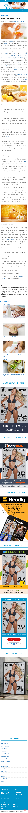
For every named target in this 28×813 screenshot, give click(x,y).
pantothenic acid (12, 55)
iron (2, 57)
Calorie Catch (4, 748)
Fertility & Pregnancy (5, 761)
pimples (21, 276)
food (11, 41)
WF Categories (4, 802)
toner (7, 136)
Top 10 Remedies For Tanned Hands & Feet (12, 319)
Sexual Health (4, 771)
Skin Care (5, 15)
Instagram (9, 793)
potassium (4, 59)
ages (25, 74)
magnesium (8, 57)
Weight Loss (3, 768)
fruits (5, 43)
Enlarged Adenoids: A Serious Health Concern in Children (14, 355)
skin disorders (11, 239)
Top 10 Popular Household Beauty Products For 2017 (13, 375)
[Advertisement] (14, 708)
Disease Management (5, 756)
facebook (2, 793)
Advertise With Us (18, 792)
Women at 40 (4, 776)
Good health (3, 763)
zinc (11, 59)
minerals (14, 53)
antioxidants (15, 69)
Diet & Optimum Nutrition (7, 753)
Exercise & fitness (5, 758)
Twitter (3, 793)
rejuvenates (8, 254)
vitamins (5, 53)
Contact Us (15, 808)
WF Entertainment (4, 808)
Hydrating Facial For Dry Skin (9, 336)
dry (25, 161)
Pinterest (7, 793)
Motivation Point (4, 766)
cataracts (6, 236)
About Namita (15, 802)
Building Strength (5, 746)
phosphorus (23, 57)
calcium (20, 55)
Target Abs (3, 773)
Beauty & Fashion (4, 743)
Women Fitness (8, 6)
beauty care (18, 74)
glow (25, 79)
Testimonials (15, 806)
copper (25, 55)
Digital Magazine (18, 794)
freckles (4, 278)
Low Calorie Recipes (5, 804)
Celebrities (3, 751)
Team (14, 804)
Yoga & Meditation (5, 778)
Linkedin (5, 793)
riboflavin (3, 55)
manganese (16, 57)
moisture (20, 62)
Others (2, 781)
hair (26, 43)
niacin (25, 53)
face (21, 43)
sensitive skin (6, 66)
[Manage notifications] (25, 810)
